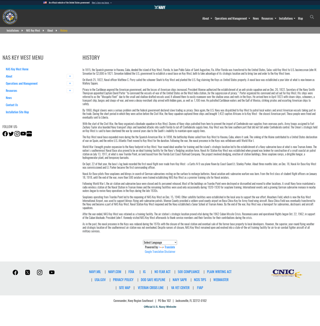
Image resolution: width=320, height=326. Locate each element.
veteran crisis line (151, 287)
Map (300, 18)
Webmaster (220, 279)
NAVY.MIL (95, 271)
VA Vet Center (180, 287)
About (206, 18)
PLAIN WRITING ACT (219, 271)
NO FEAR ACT (162, 271)
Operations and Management (231, 18)
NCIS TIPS (200, 279)
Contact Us (12, 105)
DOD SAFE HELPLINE (153, 279)
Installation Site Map (17, 112)
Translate (170, 247)
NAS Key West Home (17, 69)
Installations (286, 18)
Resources (268, 18)
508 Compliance (189, 271)
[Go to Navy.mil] (160, 7)
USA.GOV (100, 279)
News (256, 18)
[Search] (23, 118)
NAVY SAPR (180, 279)
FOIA (131, 271)
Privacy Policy (123, 279)
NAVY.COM (114, 271)
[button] (102, 2)
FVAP (200, 287)
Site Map (124, 287)
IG (144, 271)
